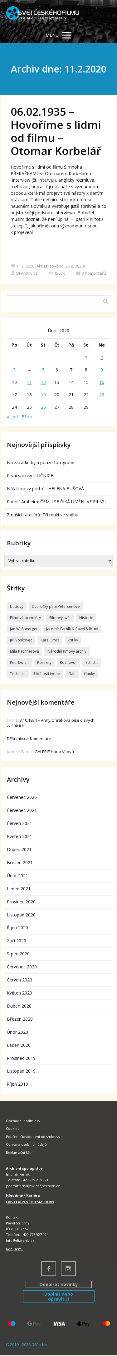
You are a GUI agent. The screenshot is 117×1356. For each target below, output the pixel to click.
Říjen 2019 (17, 1084)
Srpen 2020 (18, 954)
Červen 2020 (19, 980)
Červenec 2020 (22, 967)
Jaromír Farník (18, 1174)
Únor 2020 (17, 1032)
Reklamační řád (19, 1152)
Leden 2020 (19, 1045)
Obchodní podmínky (23, 1120)
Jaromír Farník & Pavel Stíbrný (72, 628)
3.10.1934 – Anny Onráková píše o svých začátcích (51, 722)
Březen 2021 (20, 862)
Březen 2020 (20, 1019)
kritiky (73, 640)
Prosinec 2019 (21, 1058)
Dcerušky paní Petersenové (56, 606)
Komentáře (40, 738)
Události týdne (47, 673)
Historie (86, 617)
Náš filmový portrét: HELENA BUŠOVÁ (45, 489)
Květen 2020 (19, 993)
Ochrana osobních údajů (26, 1144)
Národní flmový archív (66, 651)
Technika (18, 673)
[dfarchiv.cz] (43, 13)
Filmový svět (60, 617)
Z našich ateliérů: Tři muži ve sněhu (42, 515)
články (89, 673)
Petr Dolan (19, 662)
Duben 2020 (19, 1006)
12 (43, 382)
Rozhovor (68, 662)
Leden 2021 (19, 889)
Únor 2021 (17, 875)
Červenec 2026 (22, 797)
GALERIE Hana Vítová (54, 751)
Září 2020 (16, 941)
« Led (12, 417)
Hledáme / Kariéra (23, 1195)
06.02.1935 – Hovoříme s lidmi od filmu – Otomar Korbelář (56, 131)
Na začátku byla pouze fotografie (40, 462)
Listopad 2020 (21, 915)
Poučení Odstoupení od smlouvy (33, 1136)
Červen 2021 (19, 823)
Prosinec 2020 (21, 902)
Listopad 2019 (21, 1071)
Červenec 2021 (22, 810)
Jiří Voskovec (21, 640)
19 (43, 395)
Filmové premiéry (25, 617)
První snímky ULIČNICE (30, 475)
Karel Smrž (50, 640)
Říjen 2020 (17, 927)
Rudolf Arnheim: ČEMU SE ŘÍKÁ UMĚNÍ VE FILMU (56, 502)
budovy (16, 606)
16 (101, 382)
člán (72, 673)
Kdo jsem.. (14, 1248)
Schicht (91, 662)
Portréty (44, 662)
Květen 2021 (19, 836)
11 (29, 382)
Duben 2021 (19, 849)
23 (101, 395)
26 (43, 407)
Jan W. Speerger (24, 628)
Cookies (12, 1128)
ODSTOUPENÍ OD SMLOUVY (30, 1202)
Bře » (27, 417)
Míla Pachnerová (24, 651)
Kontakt (12, 1217)
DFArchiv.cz (26, 273)
